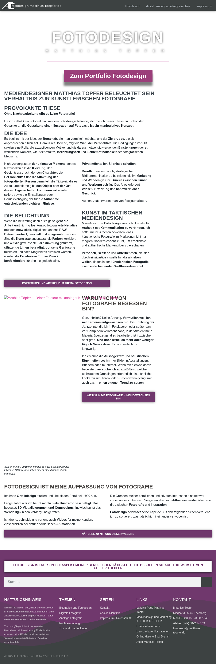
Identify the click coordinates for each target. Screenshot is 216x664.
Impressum (204, 6)
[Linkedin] (174, 656)
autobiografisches (178, 6)
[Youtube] (186, 656)
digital (150, 6)
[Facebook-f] (197, 656)
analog (160, 6)
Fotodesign (132, 6)
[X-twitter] (208, 656)
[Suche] (206, 582)
